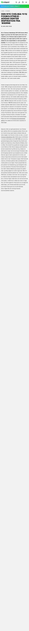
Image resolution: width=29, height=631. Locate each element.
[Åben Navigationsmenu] (26, 2)
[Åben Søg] (16, 2)
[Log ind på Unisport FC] (19, 2)
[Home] (5, 2)
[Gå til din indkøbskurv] (22, 2)
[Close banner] (27, 6)
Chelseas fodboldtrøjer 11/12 (8, 137)
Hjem (2, 11)
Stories (7, 11)
